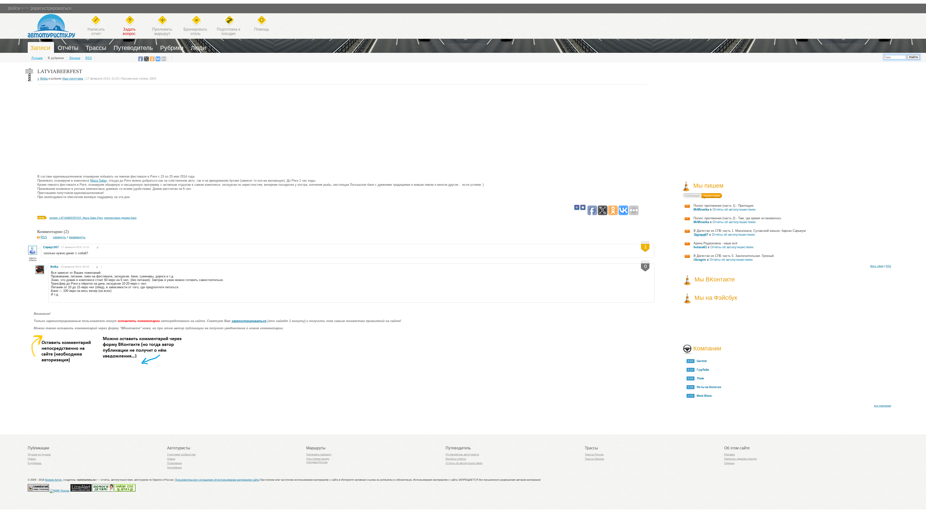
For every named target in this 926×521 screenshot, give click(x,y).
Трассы (96, 47)
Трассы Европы (594, 458)
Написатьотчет (96, 31)
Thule (699, 378)
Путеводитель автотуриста (462, 454)
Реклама (729, 454)
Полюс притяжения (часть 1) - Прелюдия (723, 205)
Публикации (692, 195)
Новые (32, 458)
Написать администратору (740, 458)
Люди (198, 47)
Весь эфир (877, 266)
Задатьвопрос (129, 31)
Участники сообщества (181, 454)
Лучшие (37, 58)
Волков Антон (53, 479)
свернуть (59, 237)
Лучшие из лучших (39, 454)
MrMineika (701, 209)
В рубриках (56, 58)
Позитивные (174, 463)
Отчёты (68, 47)
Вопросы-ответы (456, 458)
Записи (40, 47)
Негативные (174, 467)
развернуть (77, 237)
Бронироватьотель (195, 31)
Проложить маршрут (319, 454)
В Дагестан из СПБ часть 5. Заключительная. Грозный (734, 256)
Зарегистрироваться (51, 8)
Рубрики (172, 47)
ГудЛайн (701, 369)
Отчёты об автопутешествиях (734, 209)
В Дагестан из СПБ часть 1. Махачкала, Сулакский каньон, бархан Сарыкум (750, 231)
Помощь (261, 29)
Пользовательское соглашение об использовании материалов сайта (217, 479)
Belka (44, 78)
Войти (14, 8)
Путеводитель (133, 47)
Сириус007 (51, 247)
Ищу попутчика (72, 78)
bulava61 (700, 247)
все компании (882, 405)
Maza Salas (98, 180)
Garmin (700, 361)
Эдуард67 (701, 234)
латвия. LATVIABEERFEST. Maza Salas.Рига (76, 217)
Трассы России (594, 454)
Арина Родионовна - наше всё (715, 243)
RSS (88, 58)
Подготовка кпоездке (228, 31)
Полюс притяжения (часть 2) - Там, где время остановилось (737, 218)
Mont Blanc (703, 396)
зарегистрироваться (249, 321)
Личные (74, 58)
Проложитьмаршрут (162, 31)
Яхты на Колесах (707, 387)
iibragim (700, 259)
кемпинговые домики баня (120, 217)
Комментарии (711, 195)
